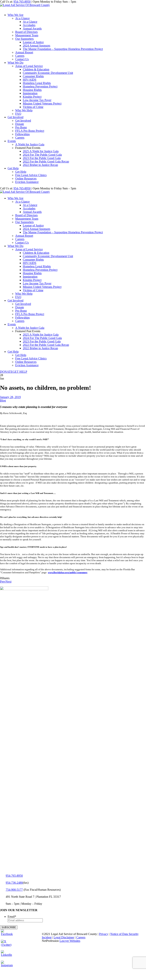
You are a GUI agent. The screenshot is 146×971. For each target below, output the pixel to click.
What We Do (15, 62)
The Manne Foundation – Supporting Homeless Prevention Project (63, 49)
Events (12, 141)
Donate (19, 124)
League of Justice (33, 42)
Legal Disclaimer (64, 937)
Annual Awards (32, 28)
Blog (3, 400)
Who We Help (24, 110)
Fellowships (22, 134)
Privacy (103, 934)
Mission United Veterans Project (42, 103)
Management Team (26, 35)
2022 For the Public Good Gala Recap (46, 161)
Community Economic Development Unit (48, 72)
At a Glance (22, 18)
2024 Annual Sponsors (36, 45)
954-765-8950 (22, 1)
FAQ (18, 113)
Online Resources (25, 178)
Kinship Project (32, 96)
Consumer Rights (33, 76)
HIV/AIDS (29, 79)
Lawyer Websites (70, 940)
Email (12, 916)
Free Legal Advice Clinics (31, 175)
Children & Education (36, 69)
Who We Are (15, 14)
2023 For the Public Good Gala (42, 158)
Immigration (30, 93)
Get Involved (15, 117)
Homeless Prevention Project (40, 86)
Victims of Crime (33, 107)
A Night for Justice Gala (29, 144)
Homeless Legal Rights (37, 83)
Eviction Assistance (27, 182)
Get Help (13, 168)
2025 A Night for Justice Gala (41, 151)
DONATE (6, 371)
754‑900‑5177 (14, 889)
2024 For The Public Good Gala (42, 154)
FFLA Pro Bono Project (29, 130)
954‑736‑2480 (14, 882)
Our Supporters (24, 38)
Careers (19, 55)
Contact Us (22, 59)
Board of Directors (26, 32)
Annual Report (24, 52)
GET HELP (20, 371)
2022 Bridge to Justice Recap (40, 164)
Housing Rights (32, 89)
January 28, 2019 (10, 397)
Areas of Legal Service (29, 66)
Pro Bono (21, 127)
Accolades (29, 25)
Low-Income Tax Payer (37, 100)
